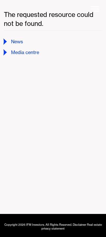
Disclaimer (79, 224)
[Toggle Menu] (96, 10)
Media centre (25, 52)
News (17, 42)
